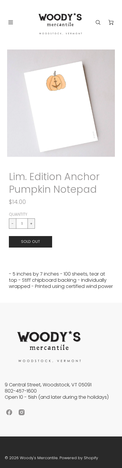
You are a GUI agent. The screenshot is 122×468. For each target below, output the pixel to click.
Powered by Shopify (79, 457)
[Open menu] (11, 22)
